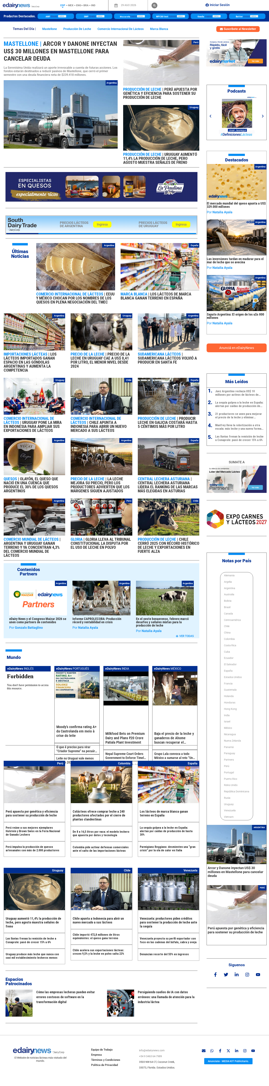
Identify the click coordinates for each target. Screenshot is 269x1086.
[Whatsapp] (212, 1050)
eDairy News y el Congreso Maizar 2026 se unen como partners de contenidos (37, 620)
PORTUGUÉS (72, 668)
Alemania (229, 575)
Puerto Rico (230, 778)
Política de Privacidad (104, 1065)
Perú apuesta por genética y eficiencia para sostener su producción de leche (160, 93)
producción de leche (77, 29)
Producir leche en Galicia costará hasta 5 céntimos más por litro (167, 422)
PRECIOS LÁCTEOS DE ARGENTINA (74, 224)
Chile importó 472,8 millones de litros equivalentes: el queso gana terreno (96, 936)
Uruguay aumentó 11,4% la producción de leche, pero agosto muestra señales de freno (160, 158)
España (194, 245)
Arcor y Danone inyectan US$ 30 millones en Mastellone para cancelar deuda (60, 51)
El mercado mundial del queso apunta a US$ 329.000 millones (236, 205)
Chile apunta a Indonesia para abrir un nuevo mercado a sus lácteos (99, 426)
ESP (62, 5)
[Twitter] (226, 974)
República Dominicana (236, 791)
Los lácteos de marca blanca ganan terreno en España (156, 296)
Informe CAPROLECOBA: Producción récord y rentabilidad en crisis (96, 620)
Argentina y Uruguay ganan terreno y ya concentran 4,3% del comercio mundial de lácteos (32, 549)
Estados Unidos (233, 677)
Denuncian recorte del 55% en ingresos (164, 954)
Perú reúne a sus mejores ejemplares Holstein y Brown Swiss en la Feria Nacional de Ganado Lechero (33, 831)
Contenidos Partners (28, 572)
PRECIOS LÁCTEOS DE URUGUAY (153, 224)
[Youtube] (258, 974)
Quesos (11, 479)
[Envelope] (203, 1050)
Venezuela (230, 810)
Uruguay (194, 107)
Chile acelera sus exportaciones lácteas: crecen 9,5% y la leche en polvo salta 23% (98, 951)
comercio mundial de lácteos (31, 539)
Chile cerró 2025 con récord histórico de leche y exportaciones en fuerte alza (168, 545)
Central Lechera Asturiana (164, 479)
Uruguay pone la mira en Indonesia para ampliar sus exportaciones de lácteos (33, 426)
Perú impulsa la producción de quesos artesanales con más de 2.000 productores (32, 848)
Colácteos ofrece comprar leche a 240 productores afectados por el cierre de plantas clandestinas (99, 815)
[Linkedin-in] (237, 974)
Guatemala (230, 689)
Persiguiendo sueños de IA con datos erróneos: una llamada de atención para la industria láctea (166, 997)
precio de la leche (88, 354)
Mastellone (49, 29)
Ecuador (228, 657)
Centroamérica (232, 619)
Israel (227, 721)
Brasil (227, 607)
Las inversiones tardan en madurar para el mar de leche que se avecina (235, 260)
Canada (228, 613)
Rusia (227, 797)
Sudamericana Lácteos (160, 354)
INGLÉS (20, 668)
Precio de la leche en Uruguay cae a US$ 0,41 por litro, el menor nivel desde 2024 (100, 360)
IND (93, 5)
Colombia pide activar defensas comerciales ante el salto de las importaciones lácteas (101, 848)
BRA (85, 5)
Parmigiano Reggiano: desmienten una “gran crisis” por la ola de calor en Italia (167, 848)
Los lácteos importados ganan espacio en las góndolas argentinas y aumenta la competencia (30, 362)
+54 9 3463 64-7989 (150, 1056)
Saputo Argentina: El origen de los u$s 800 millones (235, 316)
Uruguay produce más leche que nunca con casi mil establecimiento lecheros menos (32, 956)
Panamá (229, 746)
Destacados (236, 160)
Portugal (229, 772)
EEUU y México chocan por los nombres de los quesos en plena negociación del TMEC (75, 298)
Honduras (229, 702)
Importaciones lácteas (26, 354)
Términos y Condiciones (105, 1060)
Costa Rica (230, 645)
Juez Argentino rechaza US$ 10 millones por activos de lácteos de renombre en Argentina (237, 393)
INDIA (117, 668)
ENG (78, 5)
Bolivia (227, 600)
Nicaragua (230, 734)
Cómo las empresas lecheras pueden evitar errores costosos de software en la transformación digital (65, 997)
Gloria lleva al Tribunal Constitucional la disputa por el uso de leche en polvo (101, 543)
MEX (70, 5)
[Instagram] (247, 974)
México (228, 727)
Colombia (229, 639)
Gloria (77, 539)
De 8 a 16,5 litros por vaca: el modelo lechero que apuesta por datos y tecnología (101, 833)
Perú (195, 42)
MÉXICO (167, 668)
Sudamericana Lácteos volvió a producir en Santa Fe (167, 360)
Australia (229, 594)
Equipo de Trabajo (102, 1049)
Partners (229, 759)
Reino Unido (231, 785)
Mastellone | (23, 43)
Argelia (228, 581)
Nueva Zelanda (232, 740)
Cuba (227, 651)
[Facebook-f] (215, 974)
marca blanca (159, 29)
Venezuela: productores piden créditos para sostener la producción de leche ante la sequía (168, 922)
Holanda (229, 696)
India (227, 715)
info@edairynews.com (152, 1050)
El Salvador (230, 664)
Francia (228, 683)
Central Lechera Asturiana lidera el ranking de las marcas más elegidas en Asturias (168, 487)
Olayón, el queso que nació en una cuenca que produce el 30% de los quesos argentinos (31, 485)
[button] (154, 5)
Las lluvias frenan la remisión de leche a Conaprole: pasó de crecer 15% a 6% (31, 940)
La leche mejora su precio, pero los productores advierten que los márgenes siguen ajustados (100, 485)
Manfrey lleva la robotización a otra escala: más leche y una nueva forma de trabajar (238, 426)
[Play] (236, 116)
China (227, 632)
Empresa (96, 1054)
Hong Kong (230, 708)
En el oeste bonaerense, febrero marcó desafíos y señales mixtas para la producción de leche (162, 622)
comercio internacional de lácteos (121, 29)
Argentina (112, 82)
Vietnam (228, 816)
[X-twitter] (228, 1050)
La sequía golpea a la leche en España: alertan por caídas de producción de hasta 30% (166, 831)
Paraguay (229, 753)
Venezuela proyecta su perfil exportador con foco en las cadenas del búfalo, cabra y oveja (168, 940)
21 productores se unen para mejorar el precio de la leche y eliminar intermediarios (238, 415)
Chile (128, 380)
